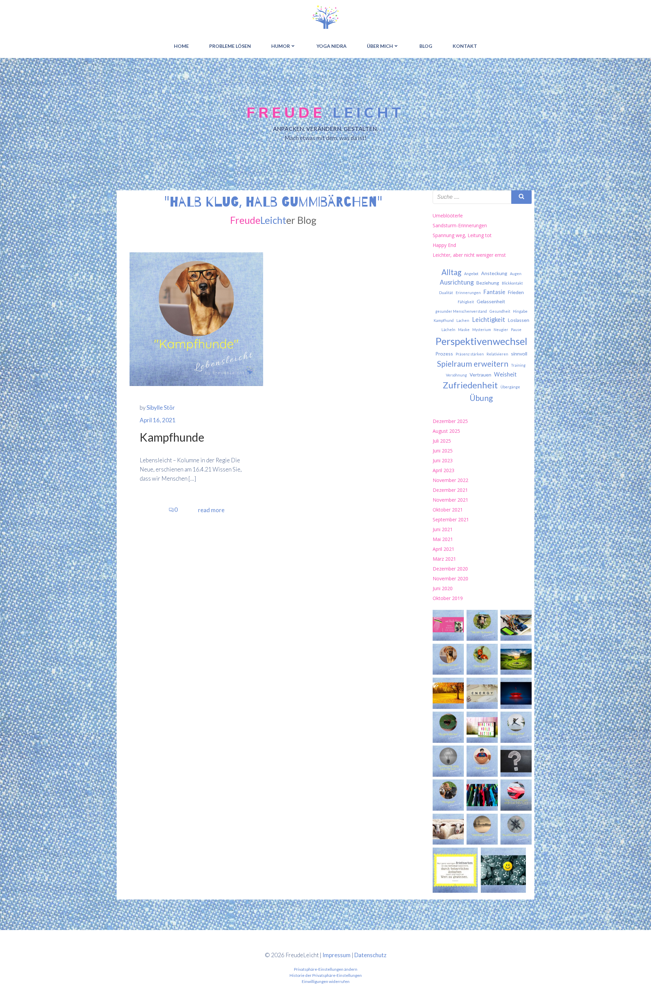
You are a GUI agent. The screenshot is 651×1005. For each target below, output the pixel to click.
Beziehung (487, 283)
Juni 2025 (443, 450)
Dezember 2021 (450, 490)
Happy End (444, 245)
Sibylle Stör (160, 407)
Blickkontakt (512, 283)
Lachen (462, 320)
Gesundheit (500, 311)
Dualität (446, 292)
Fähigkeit (466, 301)
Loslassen (518, 320)
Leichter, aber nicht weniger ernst (469, 255)
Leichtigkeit (488, 319)
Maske (464, 329)
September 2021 (451, 519)
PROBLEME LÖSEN (230, 46)
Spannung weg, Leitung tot (462, 235)
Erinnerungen (468, 292)
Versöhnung (456, 375)
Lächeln (448, 329)
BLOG (425, 46)
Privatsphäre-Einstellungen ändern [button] (325, 969)
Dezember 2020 (450, 568)
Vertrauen (480, 375)
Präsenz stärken (470, 354)
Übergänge (510, 387)
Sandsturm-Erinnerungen (460, 225)
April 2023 (443, 470)
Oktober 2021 (448, 509)
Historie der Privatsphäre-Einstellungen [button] (326, 975)
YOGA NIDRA (331, 46)
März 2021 (444, 559)
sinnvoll (519, 353)
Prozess (444, 353)
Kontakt (465, 46)
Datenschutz (370, 955)
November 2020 (450, 578)
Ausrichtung (457, 282)
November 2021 (450, 500)
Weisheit (505, 374)
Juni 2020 (443, 588)
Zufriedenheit (470, 385)
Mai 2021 (443, 539)
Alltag (451, 272)
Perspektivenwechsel (481, 341)
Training (518, 365)
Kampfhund (444, 320)
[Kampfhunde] (196, 318)
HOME (181, 46)
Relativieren (497, 354)
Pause (516, 329)
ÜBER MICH (380, 46)
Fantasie (494, 292)
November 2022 (450, 480)
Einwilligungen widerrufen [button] (326, 981)
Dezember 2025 (450, 421)
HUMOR (280, 46)
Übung (481, 398)
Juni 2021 (443, 529)
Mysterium (481, 329)
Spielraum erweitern (472, 363)
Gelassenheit (491, 301)
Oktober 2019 (448, 598)
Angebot (471, 273)
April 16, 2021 (158, 420)
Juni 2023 (443, 460)
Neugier (501, 329)
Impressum (336, 955)
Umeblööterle (448, 215)
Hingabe (520, 311)
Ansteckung (494, 273)
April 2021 (443, 549)
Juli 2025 (442, 441)
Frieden (516, 292)
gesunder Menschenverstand (461, 311)
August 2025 (446, 431)
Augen (515, 273)
